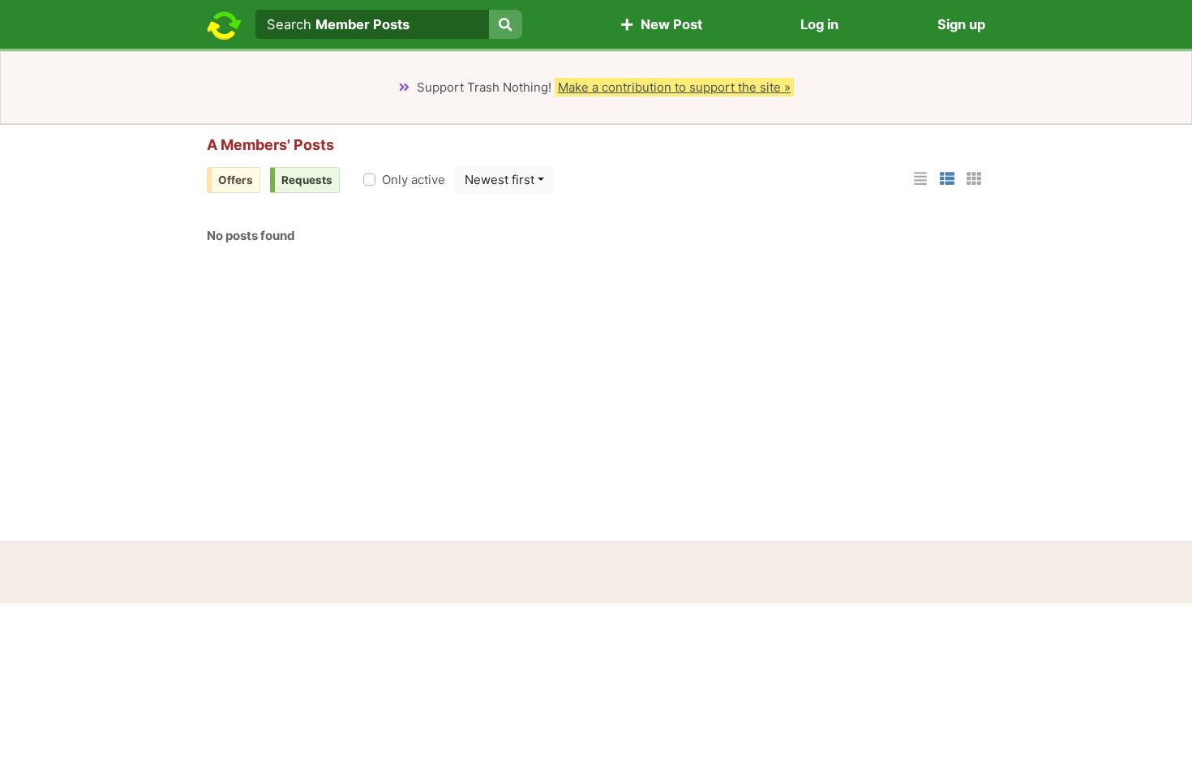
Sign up (961, 24)
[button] (920, 179)
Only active (413, 179)
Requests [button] (306, 179)
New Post (668, 24)
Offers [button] (235, 179)
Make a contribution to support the (674, 87)
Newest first (499, 179)
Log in (819, 24)
